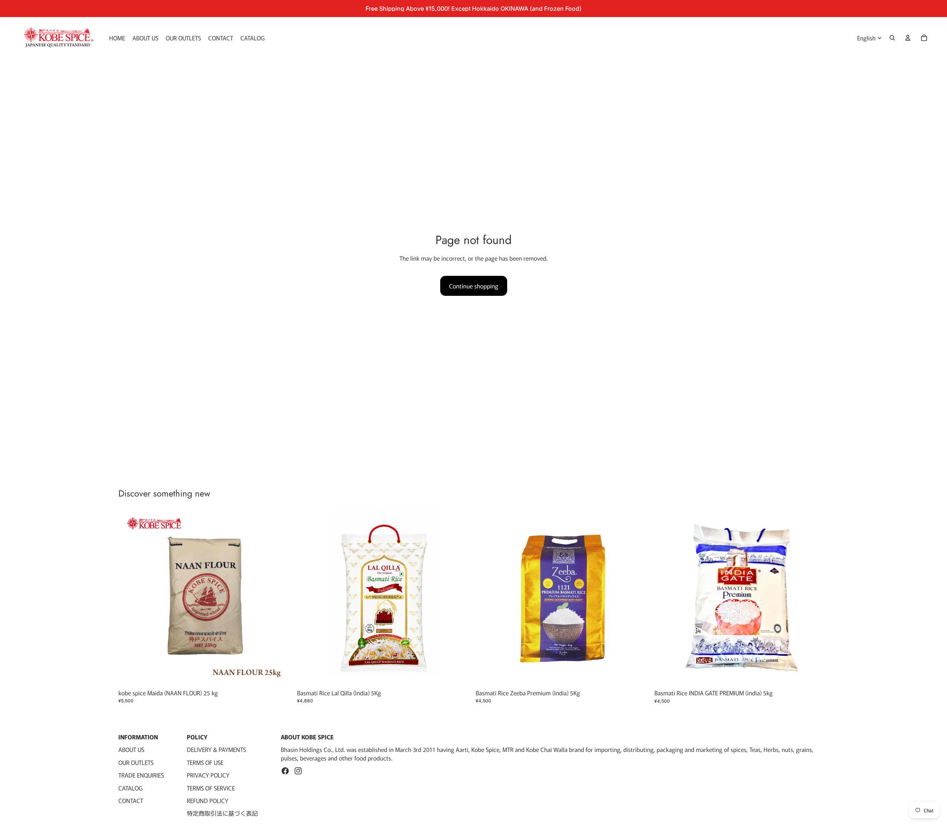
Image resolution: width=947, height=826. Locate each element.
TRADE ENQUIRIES (141, 774)
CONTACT (130, 800)
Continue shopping (473, 285)
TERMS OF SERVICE (211, 787)
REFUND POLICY (207, 800)
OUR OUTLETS (136, 762)
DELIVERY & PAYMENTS (216, 749)
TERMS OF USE (205, 762)
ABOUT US (131, 749)
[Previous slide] (487, 598)
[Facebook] (285, 770)
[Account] (908, 38)
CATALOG (130, 787)
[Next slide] (639, 598)
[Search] (892, 38)
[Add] (281, 674)
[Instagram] (298, 770)
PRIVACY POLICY (208, 774)
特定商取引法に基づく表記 (222, 813)
